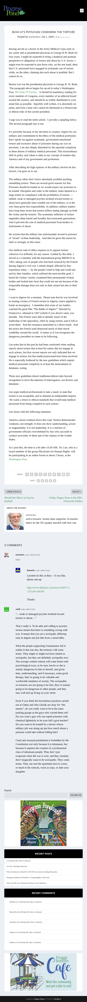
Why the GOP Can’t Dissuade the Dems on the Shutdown (26, 883)
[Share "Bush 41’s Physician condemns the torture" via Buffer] (54, 474)
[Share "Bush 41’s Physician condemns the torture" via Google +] (36, 474)
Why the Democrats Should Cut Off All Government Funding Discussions (32, 872)
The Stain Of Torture (26, 92)
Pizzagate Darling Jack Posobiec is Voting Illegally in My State (28, 877)
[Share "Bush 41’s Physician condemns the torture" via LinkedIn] (49, 474)
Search (7, 790)
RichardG (31, 570)
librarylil (13, 912)
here (18, 559)
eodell (18, 609)
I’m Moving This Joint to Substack (19, 861)
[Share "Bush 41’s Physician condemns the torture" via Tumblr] (40, 474)
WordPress (57, 999)
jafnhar (12, 932)
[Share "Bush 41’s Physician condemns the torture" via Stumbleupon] (59, 474)
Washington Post (18, 459)
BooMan (12, 902)
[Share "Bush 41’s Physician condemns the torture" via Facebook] (27, 474)
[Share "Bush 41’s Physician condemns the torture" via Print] (68, 474)
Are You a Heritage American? (17, 866)
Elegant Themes (39, 999)
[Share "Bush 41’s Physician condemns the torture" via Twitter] (31, 474)
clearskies (13, 922)
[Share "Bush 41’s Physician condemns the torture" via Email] (63, 474)
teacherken (34, 36)
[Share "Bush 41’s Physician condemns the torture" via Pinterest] (45, 474)
